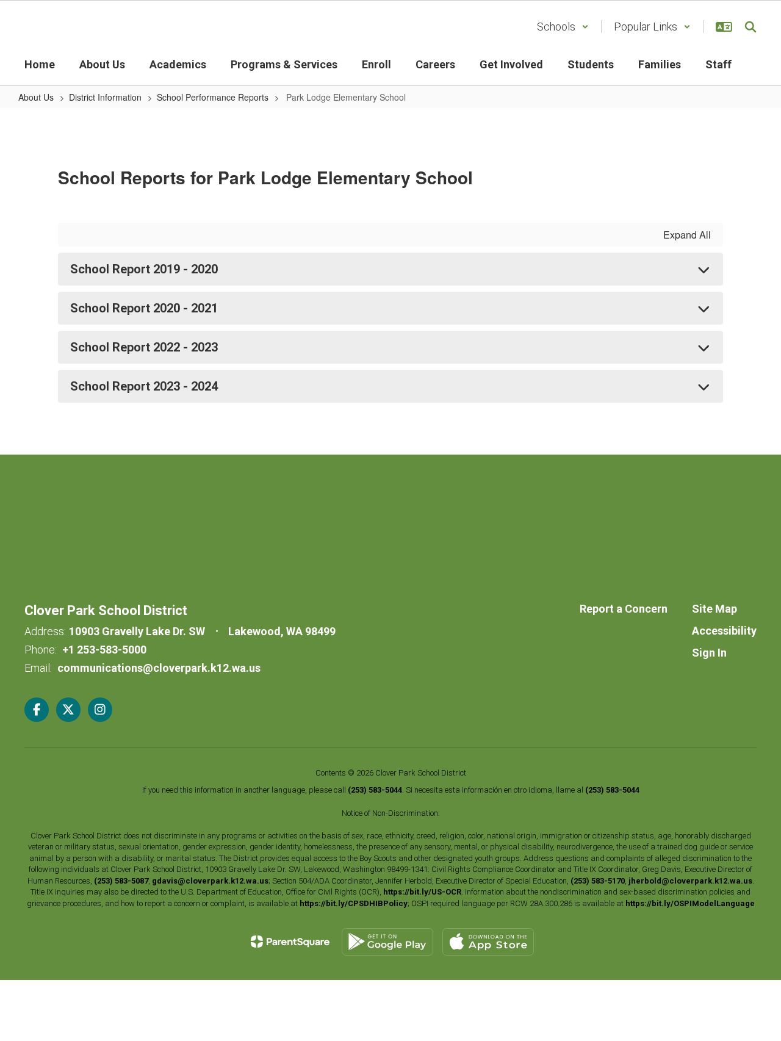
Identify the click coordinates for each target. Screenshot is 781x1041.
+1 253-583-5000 (104, 649)
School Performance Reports (212, 97)
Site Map (714, 608)
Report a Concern (624, 608)
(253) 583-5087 (121, 880)
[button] (563, 26)
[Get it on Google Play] (387, 942)
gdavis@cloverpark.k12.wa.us (210, 880)
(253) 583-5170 (597, 880)
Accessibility (724, 630)
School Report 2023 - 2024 (144, 386)
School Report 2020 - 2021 (144, 308)
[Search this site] (750, 27)
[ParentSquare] (290, 941)
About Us (36, 97)
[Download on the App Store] (488, 942)
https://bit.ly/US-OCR (422, 891)
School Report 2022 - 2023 (144, 347)
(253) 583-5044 (375, 789)
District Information (105, 97)
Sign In (709, 652)
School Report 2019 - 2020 (144, 269)
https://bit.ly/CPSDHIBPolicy (354, 903)
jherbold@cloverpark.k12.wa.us (690, 880)
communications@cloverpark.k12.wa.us (159, 667)
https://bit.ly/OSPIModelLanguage (690, 903)
